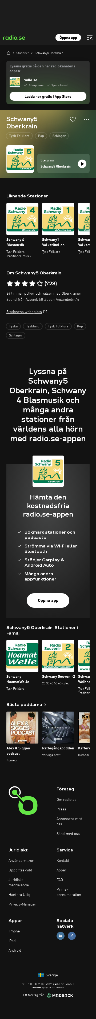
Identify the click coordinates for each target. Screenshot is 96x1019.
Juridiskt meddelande (19, 882)
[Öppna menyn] (89, 37)
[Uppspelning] (82, 164)
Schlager (59, 136)
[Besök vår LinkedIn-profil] (60, 936)
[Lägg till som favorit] (73, 119)
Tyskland (32, 326)
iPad (12, 941)
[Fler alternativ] (86, 119)
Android (15, 950)
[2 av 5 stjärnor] (17, 283)
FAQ (60, 880)
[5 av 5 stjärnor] (39, 283)
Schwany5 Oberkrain (56, 166)
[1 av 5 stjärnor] (10, 283)
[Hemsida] (8, 53)
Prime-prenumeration (69, 892)
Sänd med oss (68, 834)
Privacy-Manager (22, 904)
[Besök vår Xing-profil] (72, 936)
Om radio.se (66, 800)
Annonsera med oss (69, 821)
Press (61, 809)
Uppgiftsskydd (20, 870)
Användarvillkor (21, 861)
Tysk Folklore (19, 136)
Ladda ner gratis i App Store (48, 97)
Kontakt (63, 861)
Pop (41, 136)
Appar (61, 870)
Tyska (13, 326)
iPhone (14, 931)
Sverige (51, 975)
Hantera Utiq (19, 895)
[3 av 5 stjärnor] (25, 283)
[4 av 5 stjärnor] (32, 283)
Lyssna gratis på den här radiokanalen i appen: (42, 68)
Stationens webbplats (24, 312)
